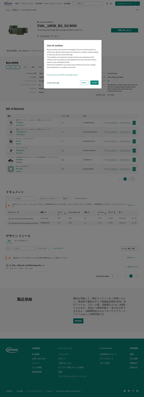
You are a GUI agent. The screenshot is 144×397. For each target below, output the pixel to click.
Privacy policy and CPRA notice (58, 75)
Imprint (75, 75)
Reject (84, 82)
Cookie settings (53, 83)
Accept (94, 82)
